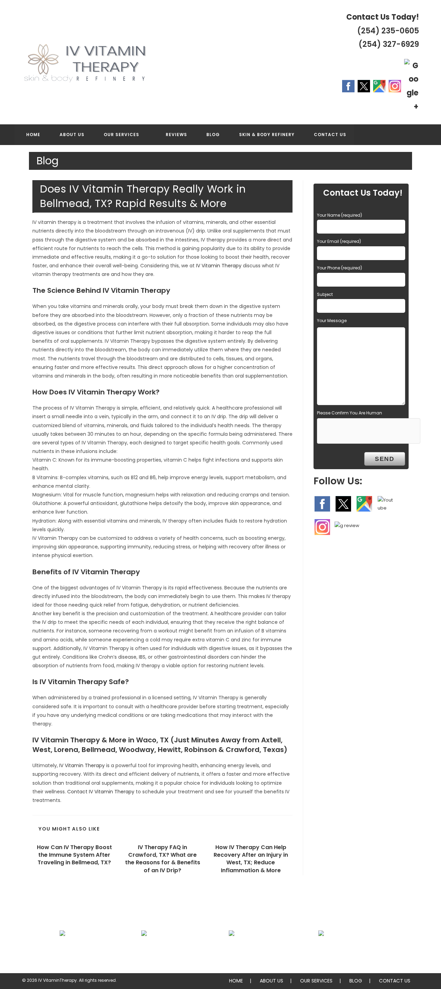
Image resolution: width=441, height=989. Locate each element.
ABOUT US (271, 980)
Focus (62, 950)
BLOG (355, 980)
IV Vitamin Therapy (219, 265)
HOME (236, 980)
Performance (321, 950)
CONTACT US (394, 980)
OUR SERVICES (316, 980)
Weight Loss (144, 950)
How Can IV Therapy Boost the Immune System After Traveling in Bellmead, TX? (74, 855)
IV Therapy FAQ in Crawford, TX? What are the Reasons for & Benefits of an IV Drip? (162, 859)
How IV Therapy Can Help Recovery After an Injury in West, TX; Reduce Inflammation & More (251, 859)
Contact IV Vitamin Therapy (100, 791)
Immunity (231, 950)
